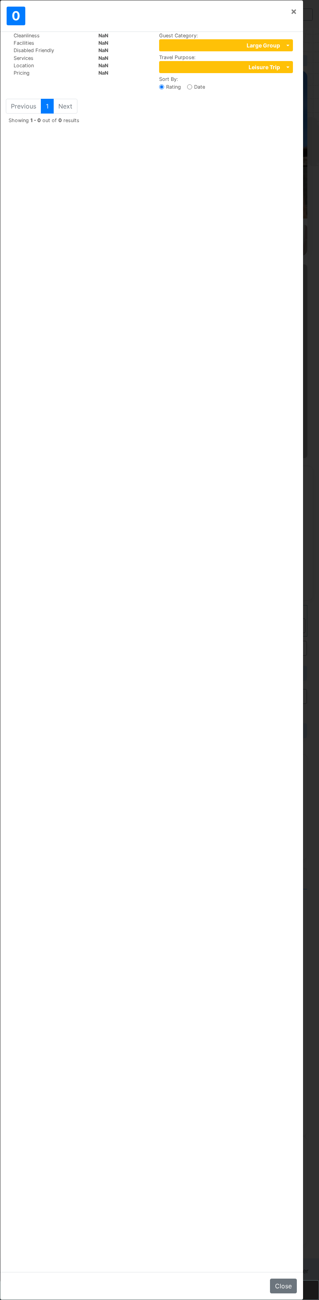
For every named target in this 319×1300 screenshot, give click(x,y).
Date (199, 87)
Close (283, 1286)
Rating (173, 87)
